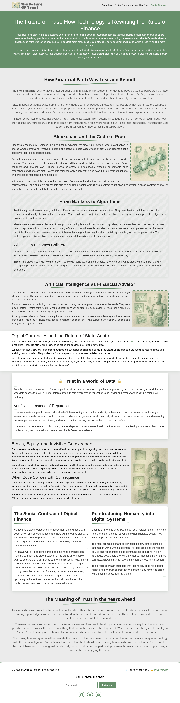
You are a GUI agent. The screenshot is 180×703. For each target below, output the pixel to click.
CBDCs (132, 341)
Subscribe (107, 685)
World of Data (142, 5)
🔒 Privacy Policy (159, 670)
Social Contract (159, 5)
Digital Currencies (124, 5)
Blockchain (106, 5)
